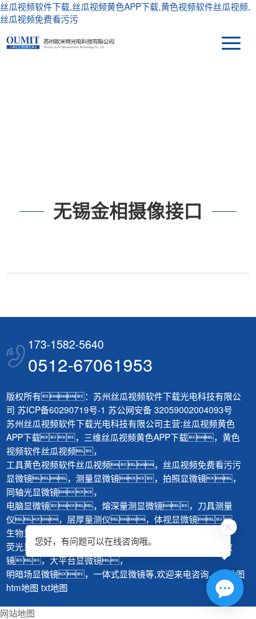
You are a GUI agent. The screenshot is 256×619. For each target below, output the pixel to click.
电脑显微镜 (28, 505)
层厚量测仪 (89, 519)
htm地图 (22, 587)
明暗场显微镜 (32, 573)
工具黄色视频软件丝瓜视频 (58, 464)
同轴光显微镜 (32, 491)
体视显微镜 (176, 519)
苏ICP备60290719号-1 (61, 409)
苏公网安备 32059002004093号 (169, 409)
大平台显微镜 (76, 560)
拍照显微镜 (184, 478)
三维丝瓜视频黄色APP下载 (136, 437)
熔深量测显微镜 (132, 505)
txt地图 (54, 587)
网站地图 (17, 613)
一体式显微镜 (119, 573)
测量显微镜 (97, 478)
